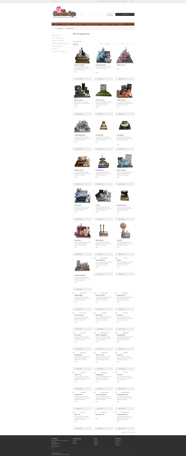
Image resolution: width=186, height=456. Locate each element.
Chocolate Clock (100, 100)
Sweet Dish (120, 355)
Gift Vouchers (97, 442)
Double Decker (100, 170)
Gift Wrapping (60, 28)
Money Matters (121, 295)
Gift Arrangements (70, 28)
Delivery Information (56, 443)
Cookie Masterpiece (79, 135)
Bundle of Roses (78, 100)
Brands (95, 440)
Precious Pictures (79, 315)
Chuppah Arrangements (78, 24)
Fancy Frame (77, 205)
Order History (118, 442)
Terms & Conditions (56, 446)
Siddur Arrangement (101, 335)
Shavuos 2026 (57, 24)
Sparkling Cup (78, 355)
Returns (74, 442)
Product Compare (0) (77, 41)
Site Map (74, 443)
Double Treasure (121, 170)
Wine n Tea (77, 414)
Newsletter (117, 445)
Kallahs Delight (78, 295)
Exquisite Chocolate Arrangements (92, 24)
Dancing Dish (120, 135)
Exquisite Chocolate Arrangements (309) (61, 43)
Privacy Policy (54, 445)
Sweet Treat (77, 374)
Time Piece (120, 374)
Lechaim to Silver (100, 295)
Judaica (119, 260)
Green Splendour (100, 260)
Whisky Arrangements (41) (58, 38)
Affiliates (96, 443)
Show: (122, 43)
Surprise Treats (100, 355)
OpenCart (59, 453)
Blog (52, 447)
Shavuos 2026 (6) (56, 35)
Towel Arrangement (101, 394)
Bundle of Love (121, 65)
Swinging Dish (99, 374)
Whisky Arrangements (66, 24)
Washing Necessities (122, 394)
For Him (98, 205)
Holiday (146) (55, 48)
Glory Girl (119, 240)
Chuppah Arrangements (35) (58, 40)
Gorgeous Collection (80, 275)
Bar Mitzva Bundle (79, 65)
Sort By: (101, 43)
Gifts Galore (77, 240)
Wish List (117, 443)
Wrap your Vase (100, 414)
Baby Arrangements (105, 24)
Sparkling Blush (121, 335)
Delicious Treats (78, 170)
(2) (53, 32)
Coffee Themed (121, 100)
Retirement (120, 315)
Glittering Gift (99, 240)
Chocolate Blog (120, 24)
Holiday (113, 24)
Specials (95, 445)
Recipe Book (99, 315)
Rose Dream (77, 335)
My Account (117, 440)
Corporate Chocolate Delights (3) (59, 51)
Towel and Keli (78, 394)
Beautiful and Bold (101, 65)
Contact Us (75, 440)
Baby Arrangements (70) (57, 46)
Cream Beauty (99, 135)
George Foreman (121, 205)
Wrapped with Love (122, 414)
